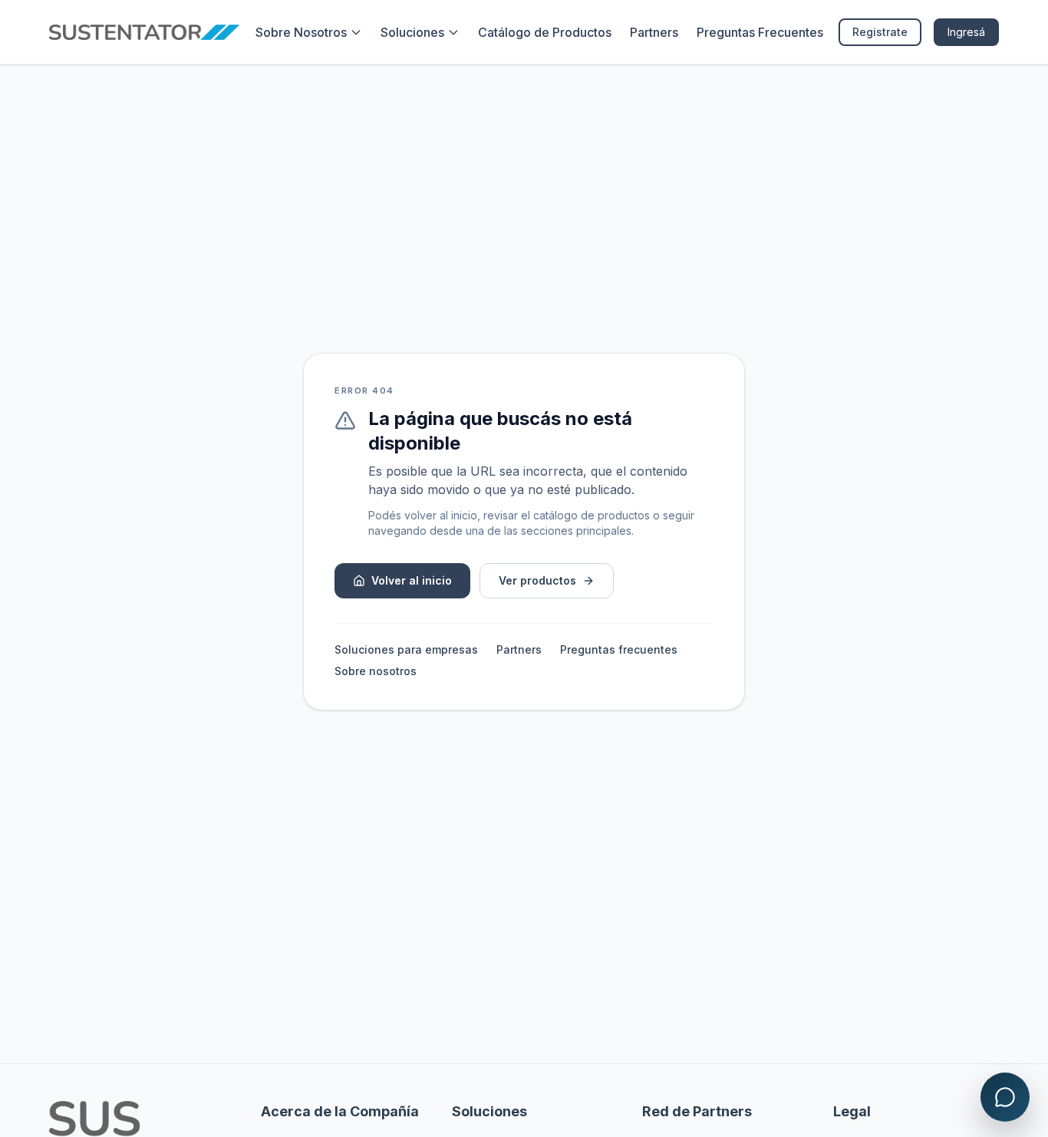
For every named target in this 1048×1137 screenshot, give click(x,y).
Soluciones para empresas (406, 649)
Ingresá (966, 31)
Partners (654, 32)
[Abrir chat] (1005, 1097)
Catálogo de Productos (544, 32)
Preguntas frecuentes (618, 649)
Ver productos (537, 580)
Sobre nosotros (376, 670)
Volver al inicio (411, 580)
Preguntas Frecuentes (760, 32)
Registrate (880, 31)
